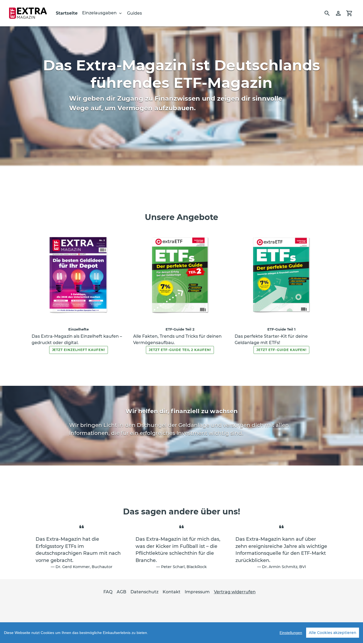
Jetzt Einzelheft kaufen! (78, 350)
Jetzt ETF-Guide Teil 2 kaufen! (180, 350)
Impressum (197, 591)
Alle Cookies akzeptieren (332, 632)
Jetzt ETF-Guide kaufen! (281, 350)
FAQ (107, 591)
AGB (121, 591)
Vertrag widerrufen (235, 591)
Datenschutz (144, 591)
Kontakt (171, 591)
